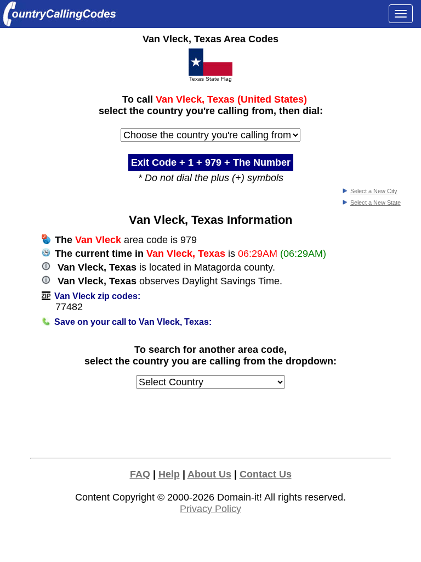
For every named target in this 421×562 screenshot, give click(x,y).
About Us (209, 474)
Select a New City (373, 191)
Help (169, 474)
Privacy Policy (210, 508)
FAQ (140, 474)
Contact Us (266, 474)
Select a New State (375, 202)
